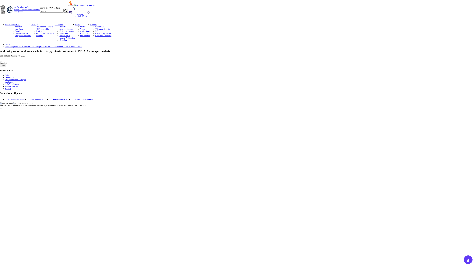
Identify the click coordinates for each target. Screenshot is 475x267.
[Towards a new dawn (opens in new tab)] (71, 5)
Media (77, 24)
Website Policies (11, 86)
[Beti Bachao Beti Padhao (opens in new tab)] (85, 5)
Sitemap (8, 89)
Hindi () (82, 16)
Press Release (64, 36)
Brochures (84, 33)
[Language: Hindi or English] (74, 10)
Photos (82, 27)
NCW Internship (42, 29)
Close (3, 65)
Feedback (8, 82)
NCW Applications (12, 84)
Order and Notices (66, 31)
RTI (96, 31)
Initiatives (39, 36)
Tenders (39, 31)
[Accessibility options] (89, 13)
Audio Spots (85, 31)
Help (7, 75)
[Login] (70, 13)
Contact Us (99, 27)
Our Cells (18, 31)
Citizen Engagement (103, 33)
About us (18, 27)
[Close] (1, 61)
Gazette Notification (67, 38)
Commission (15, 24)
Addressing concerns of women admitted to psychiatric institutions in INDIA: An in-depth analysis (43, 46)
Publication (63, 33)
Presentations (85, 36)
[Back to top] (1, 108)
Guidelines (63, 40)
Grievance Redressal (103, 36)
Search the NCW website (50, 8)
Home (7, 24)
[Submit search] (65, 11)
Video (82, 29)
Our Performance (21, 33)
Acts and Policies (66, 29)
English (80, 14)
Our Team (19, 29)
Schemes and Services (44, 27)
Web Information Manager (15, 80)
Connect (93, 24)
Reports (62, 27)
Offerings (34, 24)
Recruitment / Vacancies (45, 33)
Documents (59, 24)
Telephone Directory (23, 36)
